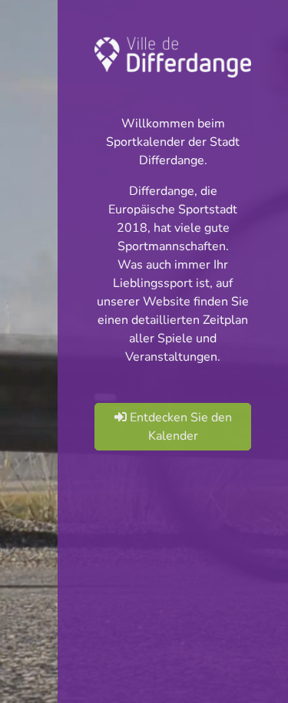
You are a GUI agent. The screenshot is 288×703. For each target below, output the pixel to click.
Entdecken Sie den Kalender (179, 426)
